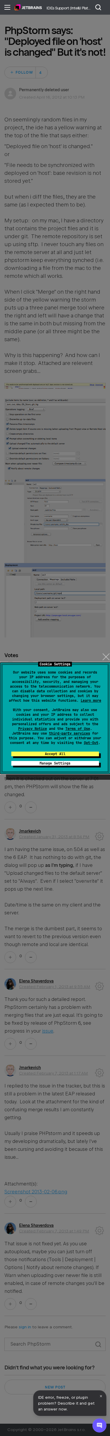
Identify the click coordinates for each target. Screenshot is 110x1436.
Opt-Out (91, 742)
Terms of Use (77, 728)
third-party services (69, 733)
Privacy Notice (32, 728)
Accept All (55, 754)
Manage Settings (55, 763)
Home (28, 7)
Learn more (91, 700)
